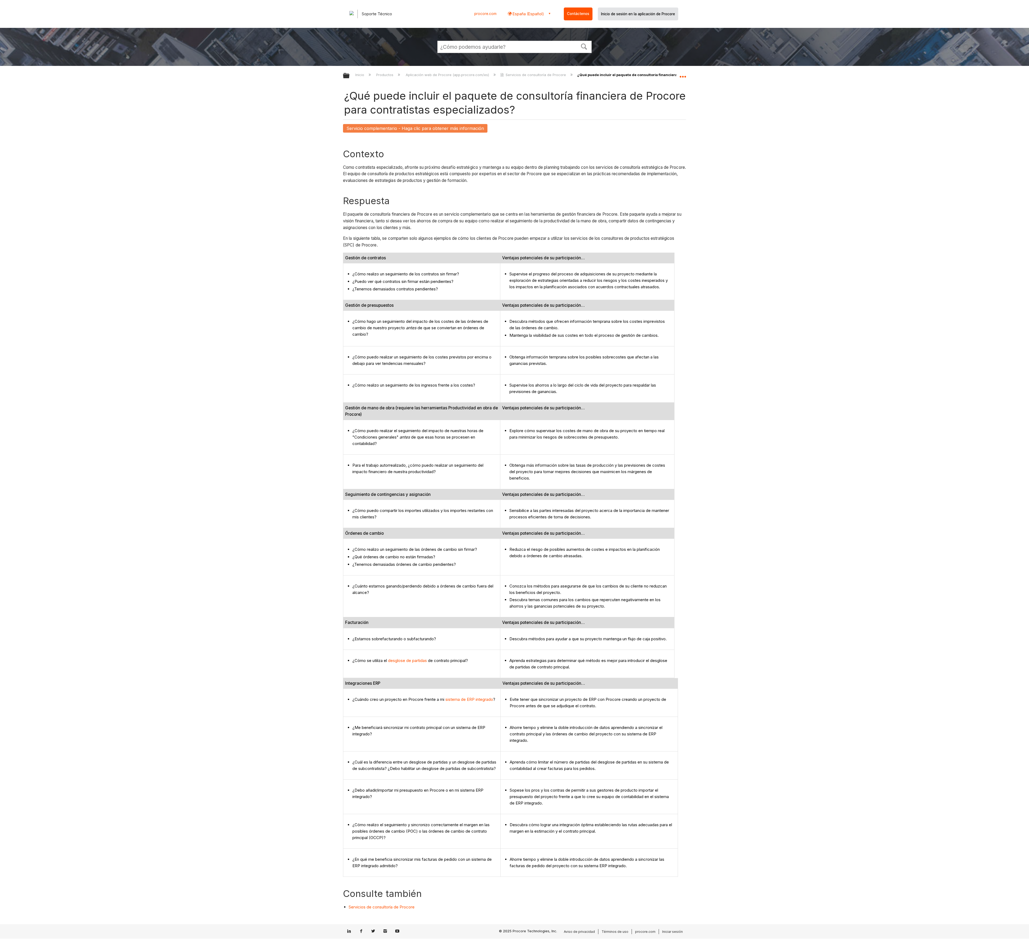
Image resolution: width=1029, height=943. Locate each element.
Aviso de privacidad (579, 932)
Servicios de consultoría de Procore (536, 75)
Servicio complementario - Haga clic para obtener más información (415, 128)
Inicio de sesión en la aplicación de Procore (638, 14)
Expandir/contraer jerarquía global (349, 76)
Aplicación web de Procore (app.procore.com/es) (448, 75)
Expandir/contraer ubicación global (683, 74)
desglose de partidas (407, 660)
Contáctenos (578, 14)
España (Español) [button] (528, 14)
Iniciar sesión (672, 932)
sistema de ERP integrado (469, 699)
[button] (584, 46)
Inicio (360, 75)
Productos (385, 75)
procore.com (485, 14)
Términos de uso (615, 932)
